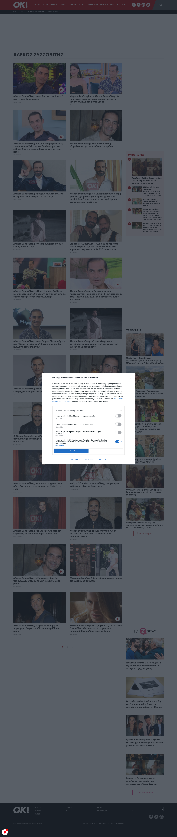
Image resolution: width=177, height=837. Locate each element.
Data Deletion (75, 459)
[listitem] (88, 410)
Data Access (88, 459)
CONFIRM (71, 451)
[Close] (130, 378)
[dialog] (88, 418)
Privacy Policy (102, 459)
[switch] (118, 415)
